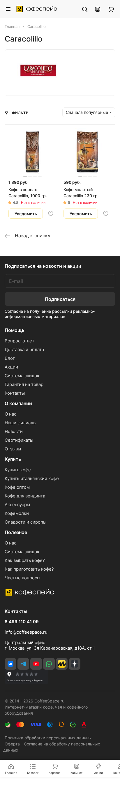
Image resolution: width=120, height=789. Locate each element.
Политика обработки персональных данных (48, 737)
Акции (11, 367)
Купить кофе (18, 469)
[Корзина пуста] (111, 9)
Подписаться (60, 299)
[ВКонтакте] (10, 664)
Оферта (12, 743)
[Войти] (97, 9)
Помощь (14, 330)
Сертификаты (19, 440)
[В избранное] (50, 214)
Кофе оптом (17, 487)
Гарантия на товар (24, 384)
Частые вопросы (22, 577)
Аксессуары (17, 504)
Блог (10, 358)
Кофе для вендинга (25, 496)
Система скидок (22, 375)
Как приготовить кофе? (29, 569)
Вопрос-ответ (19, 341)
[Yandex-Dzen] (74, 664)
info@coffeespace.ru (26, 632)
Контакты (15, 393)
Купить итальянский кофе (32, 478)
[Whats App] (49, 664)
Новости (14, 431)
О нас (10, 414)
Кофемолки (17, 513)
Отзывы (13, 449)
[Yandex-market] (62, 664)
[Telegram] (23, 664)
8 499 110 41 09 (22, 621)
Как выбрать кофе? (25, 560)
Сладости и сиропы (25, 522)
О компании (18, 403)
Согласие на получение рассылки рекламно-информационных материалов (50, 314)
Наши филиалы (20, 422)
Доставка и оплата (24, 349)
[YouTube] (36, 664)
